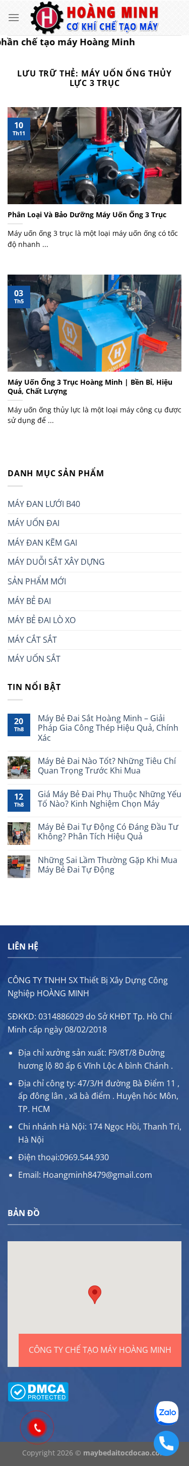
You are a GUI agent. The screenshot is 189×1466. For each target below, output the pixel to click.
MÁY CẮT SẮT (32, 639)
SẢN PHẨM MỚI (37, 581)
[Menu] (14, 17)
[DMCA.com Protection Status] (38, 1390)
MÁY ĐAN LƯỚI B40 (44, 503)
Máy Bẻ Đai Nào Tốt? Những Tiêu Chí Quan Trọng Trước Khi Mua (107, 765)
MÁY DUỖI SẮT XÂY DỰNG (56, 561)
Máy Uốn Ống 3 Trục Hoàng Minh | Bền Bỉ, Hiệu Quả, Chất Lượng (90, 386)
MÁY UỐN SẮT (34, 658)
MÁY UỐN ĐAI (33, 523)
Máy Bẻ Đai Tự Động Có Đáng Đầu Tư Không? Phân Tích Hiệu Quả (108, 831)
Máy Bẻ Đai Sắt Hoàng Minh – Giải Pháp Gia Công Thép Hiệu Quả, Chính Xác (108, 728)
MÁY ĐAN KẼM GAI (42, 542)
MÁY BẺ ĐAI (29, 601)
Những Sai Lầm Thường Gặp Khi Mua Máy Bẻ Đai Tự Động (107, 865)
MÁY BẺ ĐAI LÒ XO (42, 620)
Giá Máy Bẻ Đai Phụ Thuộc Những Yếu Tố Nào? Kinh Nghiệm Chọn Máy (109, 799)
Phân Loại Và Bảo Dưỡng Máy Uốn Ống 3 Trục (87, 214)
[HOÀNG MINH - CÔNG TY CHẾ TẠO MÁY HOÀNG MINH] (94, 18)
